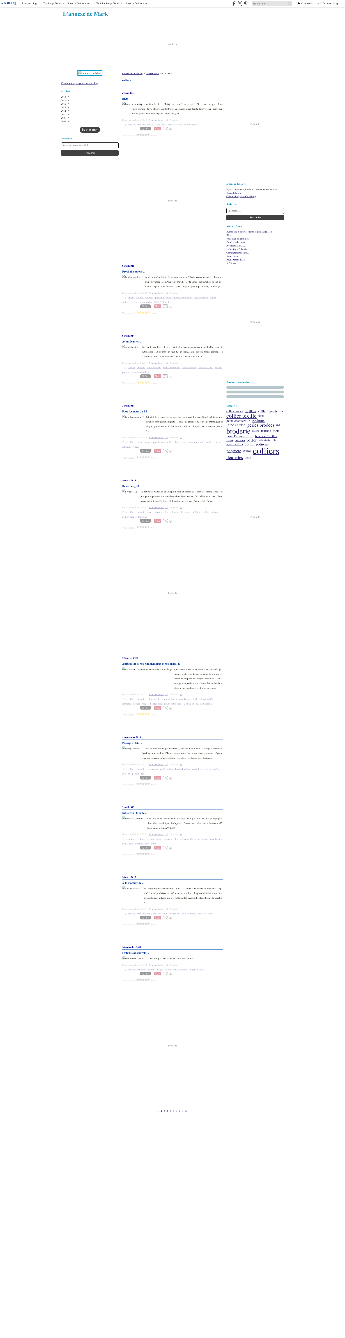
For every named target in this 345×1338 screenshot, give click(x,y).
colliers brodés (267, 411)
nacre (248, 457)
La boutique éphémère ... (238, 249)
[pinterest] (245, 3)
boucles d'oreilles (266, 436)
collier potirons (257, 444)
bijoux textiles (234, 444)
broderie (238, 430)
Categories (152, 73)
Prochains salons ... (235, 245)
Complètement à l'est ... (237, 252)
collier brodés (234, 411)
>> (186, 1110)
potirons (258, 420)
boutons (240, 440)
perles (252, 440)
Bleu (228, 235)
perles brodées (260, 424)
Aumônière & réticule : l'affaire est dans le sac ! (249, 231)
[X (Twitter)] (240, 3)
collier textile (241, 415)
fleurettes (234, 457)
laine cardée (235, 425)
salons (255, 430)
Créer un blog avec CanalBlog (241, 196)
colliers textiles (265, 440)
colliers (266, 450)
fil (249, 420)
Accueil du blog (234, 192)
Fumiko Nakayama (235, 242)
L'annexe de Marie (132, 73)
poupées (247, 450)
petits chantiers (236, 420)
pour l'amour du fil (239, 436)
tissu (281, 411)
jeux (278, 425)
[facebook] (234, 3)
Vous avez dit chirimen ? (238, 238)
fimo (229, 440)
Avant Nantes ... (234, 256)
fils (274, 440)
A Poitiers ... (232, 263)
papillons (250, 411)
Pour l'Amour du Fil (235, 259)
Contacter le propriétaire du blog (79, 83)
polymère (233, 451)
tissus (261, 415)
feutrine (266, 430)
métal (276, 430)
